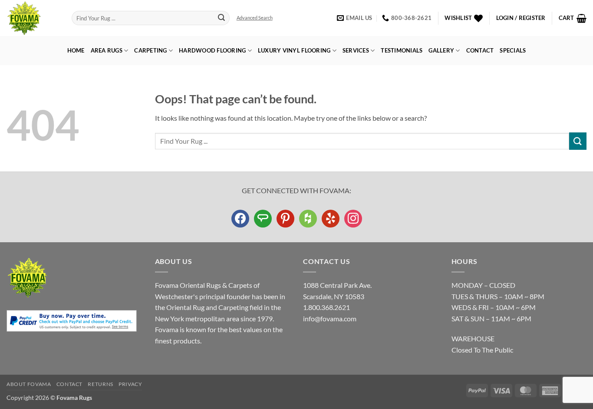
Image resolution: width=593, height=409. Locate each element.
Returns (100, 384)
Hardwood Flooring (212, 50)
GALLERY (441, 50)
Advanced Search (255, 17)
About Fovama (29, 384)
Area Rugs (106, 50)
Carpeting (150, 50)
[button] (521, 18)
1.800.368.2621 (326, 307)
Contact (480, 50)
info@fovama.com (329, 318)
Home (76, 50)
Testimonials (401, 50)
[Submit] (221, 18)
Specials (513, 50)
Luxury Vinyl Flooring (294, 50)
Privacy (130, 384)
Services (356, 50)
